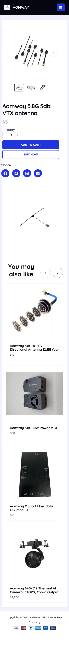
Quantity (8, 130)
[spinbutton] (11, 135)
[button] (53, 53)
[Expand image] (54, 30)
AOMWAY (21, 7)
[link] (58, 273)
